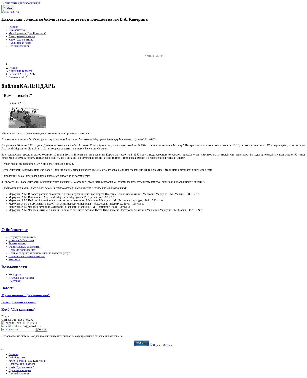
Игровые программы (21, 277)
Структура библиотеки (22, 236)
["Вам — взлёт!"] (27, 127)
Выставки (15, 280)
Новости (7, 288)
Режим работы (17, 243)
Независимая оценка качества (27, 256)
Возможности (14, 267)
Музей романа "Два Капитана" (27, 33)
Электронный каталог (22, 36)
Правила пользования (22, 249)
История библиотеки (21, 240)
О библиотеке (17, 29)
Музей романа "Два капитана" (25, 295)
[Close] (2, 349)
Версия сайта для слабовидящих (21, 2)
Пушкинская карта (20, 42)
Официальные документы (24, 246)
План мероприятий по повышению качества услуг (39, 252)
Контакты (14, 259)
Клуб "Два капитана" (21, 39)
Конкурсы (15, 274)
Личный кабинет (19, 45)
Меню (10, 8)
